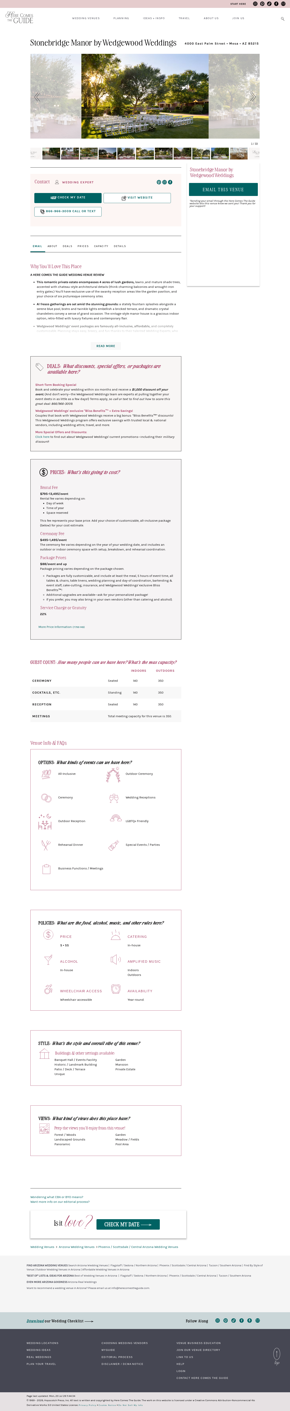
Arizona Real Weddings (82, 1282)
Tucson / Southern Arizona (225, 1265)
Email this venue (223, 189)
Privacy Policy (87, 1405)
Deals (67, 246)
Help (180, 1364)
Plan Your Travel (41, 1364)
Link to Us (185, 1357)
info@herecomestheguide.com (130, 1288)
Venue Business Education (199, 1343)
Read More (105, 346)
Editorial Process (117, 1357)
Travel (184, 18)
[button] (35, 97)
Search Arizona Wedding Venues (88, 1265)
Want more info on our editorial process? (60, 1202)
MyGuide (108, 1350)
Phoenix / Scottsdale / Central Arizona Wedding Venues (138, 1247)
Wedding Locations (43, 1343)
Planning (121, 18)
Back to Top (276, 1348)
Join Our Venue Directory (198, 1350)
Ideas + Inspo (154, 18)
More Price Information (61, 627)
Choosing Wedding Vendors (125, 1343)
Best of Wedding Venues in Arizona (95, 1275)
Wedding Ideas (39, 1350)
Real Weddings (39, 1357)
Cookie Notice (107, 1405)
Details (120, 246)
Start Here (238, 4)
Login (181, 1371)
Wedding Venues (86, 18)
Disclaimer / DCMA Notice (122, 1364)
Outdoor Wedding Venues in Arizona (58, 1269)
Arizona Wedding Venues (77, 1247)
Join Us (238, 18)
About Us (211, 18)
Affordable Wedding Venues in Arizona (105, 1269)
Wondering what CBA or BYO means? (56, 1197)
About (52, 246)
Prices (83, 246)
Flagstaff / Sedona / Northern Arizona (133, 1265)
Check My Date (123, 1224)
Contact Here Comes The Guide (202, 1378)
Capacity (101, 246)
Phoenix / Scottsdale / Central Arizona (182, 1265)
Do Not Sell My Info (130, 1405)
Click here (42, 437)
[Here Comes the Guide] (17, 14)
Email (37, 246)
